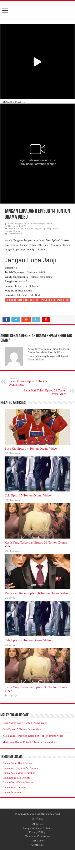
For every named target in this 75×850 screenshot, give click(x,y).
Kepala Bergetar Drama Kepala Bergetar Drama (31, 223)
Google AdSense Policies (37, 828)
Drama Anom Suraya (13, 787)
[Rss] (33, 818)
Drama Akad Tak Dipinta (16, 777)
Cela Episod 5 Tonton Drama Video (28, 495)
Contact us (37, 844)
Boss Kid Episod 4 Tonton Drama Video (31, 448)
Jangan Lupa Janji (42, 228)
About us (37, 823)
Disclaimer (37, 840)
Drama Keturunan (12, 792)
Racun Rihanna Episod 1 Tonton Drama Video (28, 381)
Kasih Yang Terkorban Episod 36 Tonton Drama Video (33, 735)
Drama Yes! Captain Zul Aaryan (20, 768)
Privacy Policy (37, 832)
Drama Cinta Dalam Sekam (17, 782)
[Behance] (41, 818)
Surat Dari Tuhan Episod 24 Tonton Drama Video (45, 390)
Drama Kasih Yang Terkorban (18, 772)
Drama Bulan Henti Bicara (17, 763)
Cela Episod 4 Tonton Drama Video (28, 640)
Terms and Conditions (37, 836)
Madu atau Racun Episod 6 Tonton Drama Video (36, 593)
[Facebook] (37, 818)
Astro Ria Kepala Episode (20, 228)
